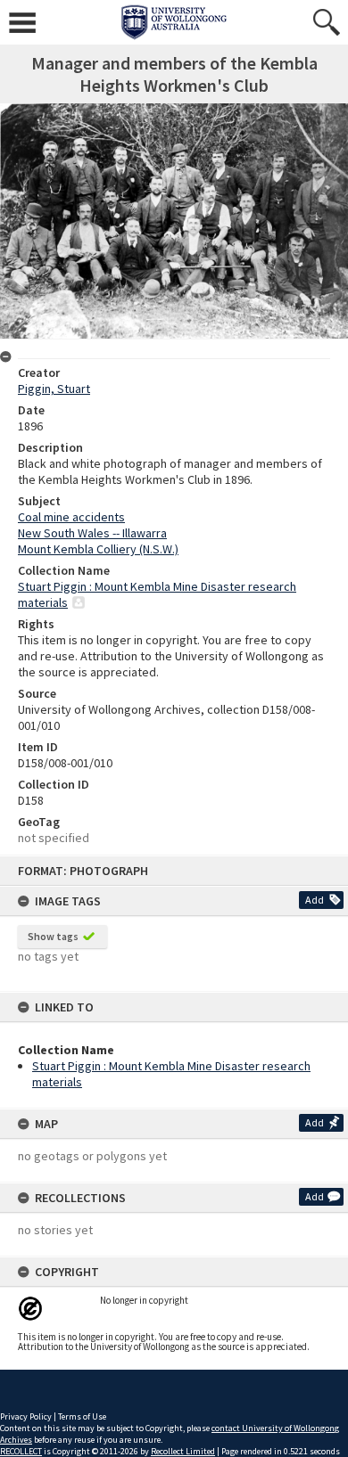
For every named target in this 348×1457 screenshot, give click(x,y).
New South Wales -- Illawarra (92, 533)
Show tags (53, 936)
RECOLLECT (21, 1451)
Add (314, 899)
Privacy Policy (26, 1416)
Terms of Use (82, 1416)
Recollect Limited (183, 1451)
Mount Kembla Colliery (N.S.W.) (98, 549)
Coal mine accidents (71, 517)
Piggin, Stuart (54, 389)
